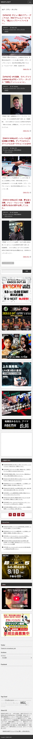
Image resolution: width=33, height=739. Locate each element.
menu (30, 2)
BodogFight (28, 700)
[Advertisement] (15, 444)
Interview (16, 86)
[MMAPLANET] (7, 2)
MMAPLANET (9, 737)
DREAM (20, 704)
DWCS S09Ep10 (17, 150)
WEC (23, 702)
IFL (19, 703)
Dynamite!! (3, 706)
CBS (24, 704)
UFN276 (6, 31)
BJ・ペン (15, 703)
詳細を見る (26, 69)
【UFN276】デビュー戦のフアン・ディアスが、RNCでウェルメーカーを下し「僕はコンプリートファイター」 (16, 19)
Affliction (20, 700)
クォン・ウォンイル (9, 150)
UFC (16, 27)
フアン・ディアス (21, 29)
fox (28, 704)
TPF (26, 704)
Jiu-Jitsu (2, 703)
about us (24, 700)
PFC (6, 703)
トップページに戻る (8, 263)
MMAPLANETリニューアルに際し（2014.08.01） (16, 731)
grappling (16, 704)
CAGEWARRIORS (10, 704)
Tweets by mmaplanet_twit (8, 648)
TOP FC (2, 700)
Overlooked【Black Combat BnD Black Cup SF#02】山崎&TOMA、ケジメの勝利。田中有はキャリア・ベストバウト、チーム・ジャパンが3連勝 (17, 542)
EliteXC (16, 700)
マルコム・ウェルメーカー (10, 29)
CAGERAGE (10, 703)
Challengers (9, 700)
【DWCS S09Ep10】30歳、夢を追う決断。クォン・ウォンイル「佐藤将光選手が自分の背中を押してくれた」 (16, 204)
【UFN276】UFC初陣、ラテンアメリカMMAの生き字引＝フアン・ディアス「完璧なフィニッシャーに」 (16, 79)
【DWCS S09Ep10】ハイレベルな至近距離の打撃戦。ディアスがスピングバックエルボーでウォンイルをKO (16, 141)
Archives (3, 655)
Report (13, 27)
